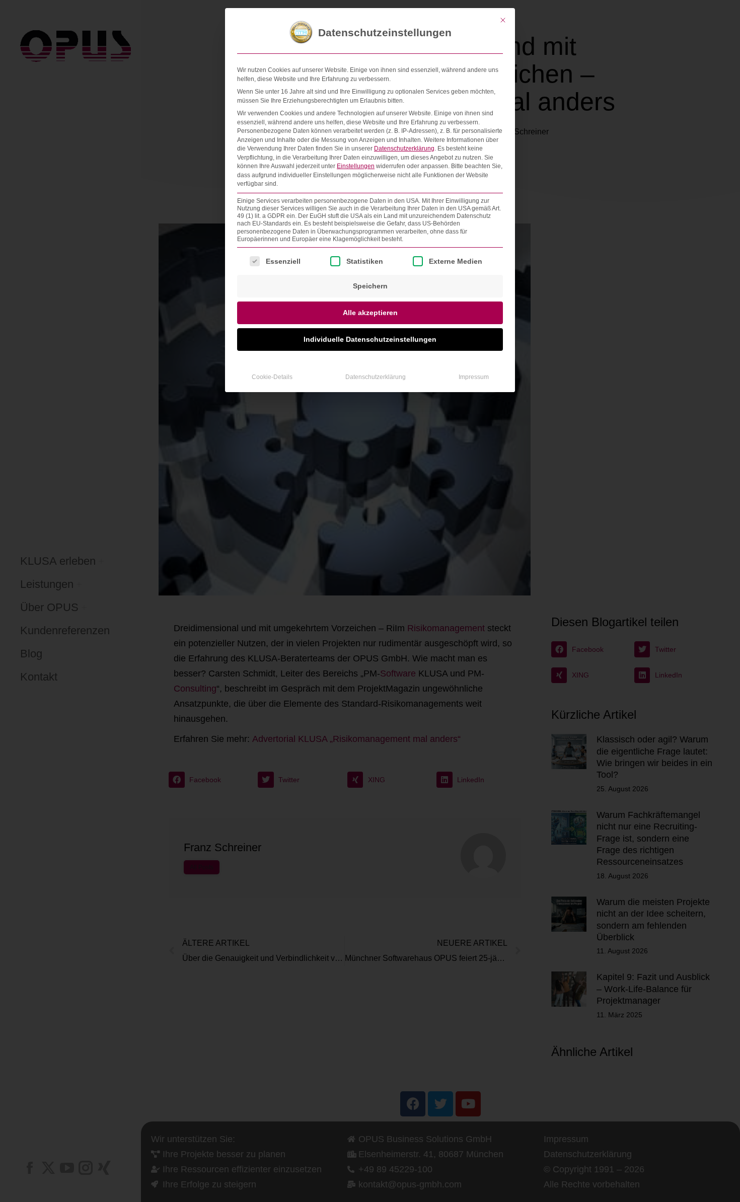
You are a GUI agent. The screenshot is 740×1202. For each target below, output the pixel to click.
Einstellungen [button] (356, 166)
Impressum (474, 377)
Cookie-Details (272, 377)
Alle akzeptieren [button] (370, 313)
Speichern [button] (370, 286)
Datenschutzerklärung (404, 148)
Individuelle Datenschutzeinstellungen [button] (370, 339)
